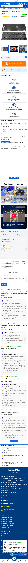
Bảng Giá (14, 562)
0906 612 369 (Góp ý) (8, 503)
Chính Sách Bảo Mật (7, 519)
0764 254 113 (6, 126)
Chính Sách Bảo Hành (7, 517)
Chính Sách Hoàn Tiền (7, 525)
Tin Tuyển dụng (7, 506)
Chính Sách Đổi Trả (7, 521)
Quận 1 (3, 231)
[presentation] (2, 32)
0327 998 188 (6, 133)
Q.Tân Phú (16, 231)
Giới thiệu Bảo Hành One (9, 510)
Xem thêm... (14, 441)
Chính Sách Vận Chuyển (8, 523)
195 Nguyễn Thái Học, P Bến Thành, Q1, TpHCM (15, 484)
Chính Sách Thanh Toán (8, 528)
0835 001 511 (6, 139)
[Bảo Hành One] (7, 4)
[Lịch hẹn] (26, 4)
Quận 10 (9, 231)
